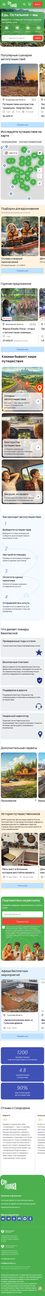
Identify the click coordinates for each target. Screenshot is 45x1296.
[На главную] (12, 4)
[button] (6, 146)
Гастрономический (9, 142)
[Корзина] (29, 4)
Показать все (22, 125)
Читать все (22, 885)
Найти (38, 38)
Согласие (29, 932)
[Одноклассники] (30, 1219)
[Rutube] (19, 1218)
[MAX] (25, 1218)
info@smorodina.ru (8, 1263)
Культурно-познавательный (30, 142)
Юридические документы (10, 1207)
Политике (9, 937)
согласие (12, 927)
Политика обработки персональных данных (17, 1200)
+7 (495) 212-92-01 (8, 1259)
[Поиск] (24, 4)
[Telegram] (8, 1218)
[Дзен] (14, 1218)
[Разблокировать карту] (40, 153)
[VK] (3, 1218)
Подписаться (22, 921)
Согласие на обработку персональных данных (18, 1204)
